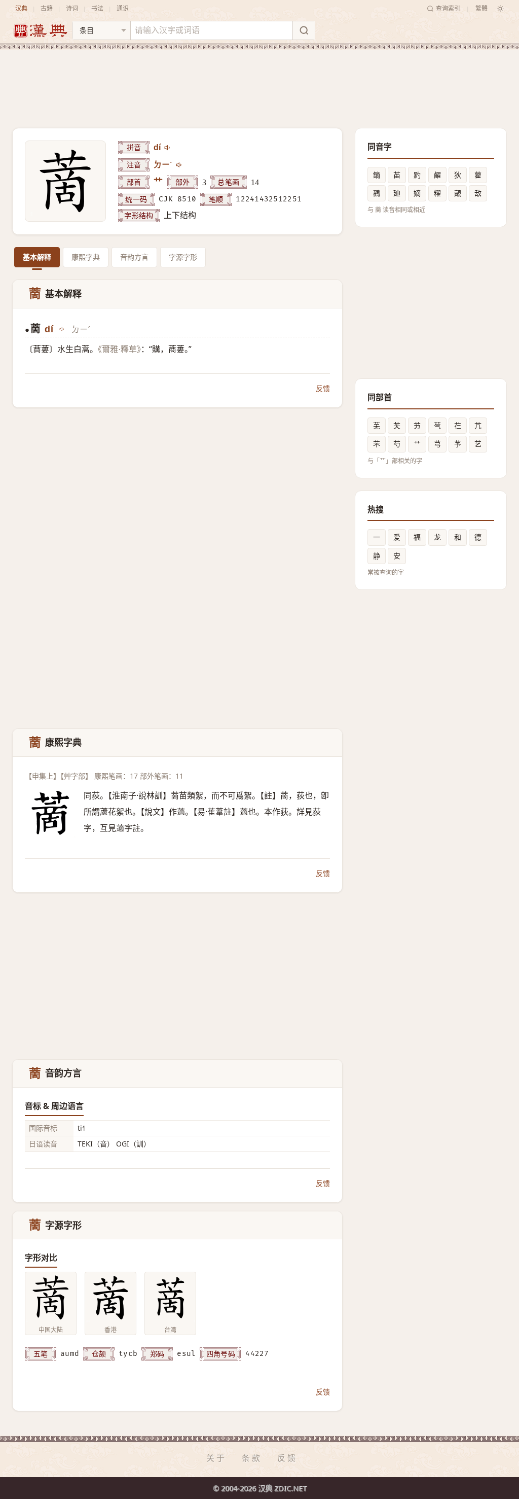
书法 (97, 8)
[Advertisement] (259, 80)
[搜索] (303, 30)
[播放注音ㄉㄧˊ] (179, 165)
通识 (123, 8)
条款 (252, 1457)
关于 (216, 1457)
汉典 (21, 8)
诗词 (72, 8)
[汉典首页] (40, 30)
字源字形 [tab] (183, 257)
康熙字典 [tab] (85, 257)
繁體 (481, 8)
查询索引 (448, 8)
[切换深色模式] (500, 8)
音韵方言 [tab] (134, 257)
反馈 (323, 388)
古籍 (47, 8)
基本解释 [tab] (37, 257)
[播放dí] (168, 148)
